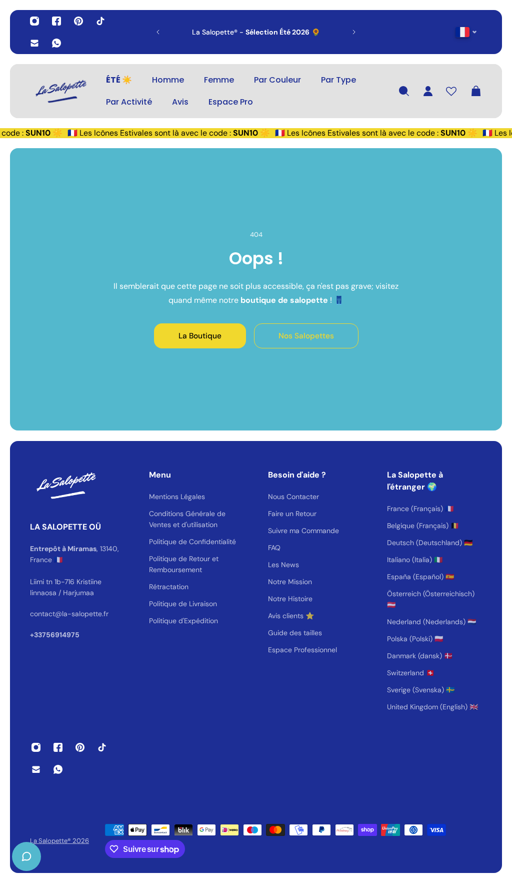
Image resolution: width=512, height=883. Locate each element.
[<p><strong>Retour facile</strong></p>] (262, 32)
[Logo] (60, 91)
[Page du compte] (428, 91)
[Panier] (476, 91)
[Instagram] (35, 21)
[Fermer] (157, 627)
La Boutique (200, 336)
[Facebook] (57, 21)
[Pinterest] (79, 21)
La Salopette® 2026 (59, 840)
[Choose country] (466, 32)
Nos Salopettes (306, 336)
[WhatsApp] (57, 43)
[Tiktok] (101, 21)
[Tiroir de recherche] (404, 91)
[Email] (35, 43)
